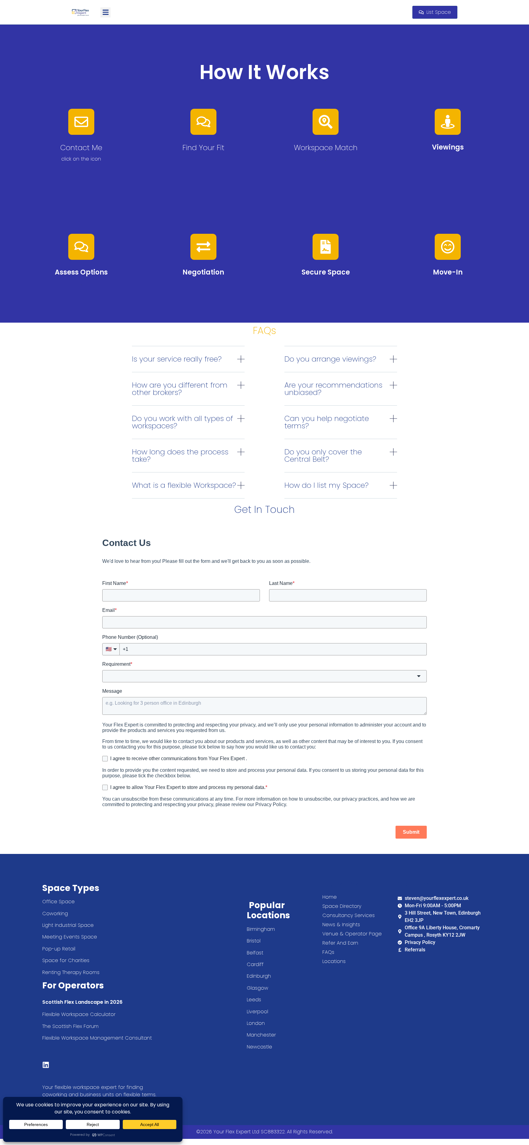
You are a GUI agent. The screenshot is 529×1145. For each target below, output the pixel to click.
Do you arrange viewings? (330, 359)
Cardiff (255, 964)
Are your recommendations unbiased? (333, 388)
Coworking (55, 913)
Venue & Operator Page (352, 934)
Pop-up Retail (59, 948)
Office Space (58, 901)
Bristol (254, 940)
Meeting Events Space (69, 936)
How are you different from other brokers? (179, 388)
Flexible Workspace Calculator (79, 1014)
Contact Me (81, 147)
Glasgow (257, 987)
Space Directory (341, 906)
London (256, 1023)
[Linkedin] (45, 1064)
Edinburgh (259, 976)
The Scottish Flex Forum (70, 1026)
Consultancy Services (348, 915)
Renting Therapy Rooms (70, 972)
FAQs (328, 952)
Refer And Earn (340, 943)
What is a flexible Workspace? (184, 485)
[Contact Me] (81, 122)
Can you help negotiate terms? (326, 422)
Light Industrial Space (68, 925)
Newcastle (259, 1046)
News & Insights (341, 925)
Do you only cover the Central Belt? (323, 455)
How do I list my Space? (326, 485)
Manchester (261, 1034)
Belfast (255, 952)
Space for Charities (65, 960)
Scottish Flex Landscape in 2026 (82, 1002)
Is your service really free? (177, 359)
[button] (105, 12)
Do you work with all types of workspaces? (182, 422)
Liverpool (257, 1011)
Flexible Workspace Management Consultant (97, 1037)
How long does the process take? (180, 455)
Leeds (254, 999)
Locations (334, 961)
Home (329, 897)
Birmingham (261, 929)
